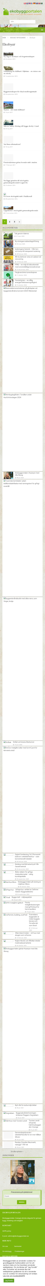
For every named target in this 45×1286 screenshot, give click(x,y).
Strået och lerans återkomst (23, 742)
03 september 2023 (23, 879)
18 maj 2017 (9, 147)
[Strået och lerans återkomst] (7, 742)
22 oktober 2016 (10, 185)
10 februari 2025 (22, 262)
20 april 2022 (17, 900)
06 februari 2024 (22, 861)
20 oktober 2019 (10, 59)
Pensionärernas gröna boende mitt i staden (20, 162)
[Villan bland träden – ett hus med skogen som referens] (8, 935)
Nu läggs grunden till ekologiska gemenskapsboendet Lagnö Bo (16, 181)
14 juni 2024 (18, 745)
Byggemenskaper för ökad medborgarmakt (20, 92)
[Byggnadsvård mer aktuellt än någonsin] (22, 289)
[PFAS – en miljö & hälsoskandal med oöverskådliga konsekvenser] (8, 267)
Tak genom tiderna (21, 234)
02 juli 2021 (21, 1118)
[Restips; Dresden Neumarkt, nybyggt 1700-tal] (8, 1144)
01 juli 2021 (33, 1130)
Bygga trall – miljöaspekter (22, 897)
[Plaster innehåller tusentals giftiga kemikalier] (22, 484)
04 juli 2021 (20, 1108)
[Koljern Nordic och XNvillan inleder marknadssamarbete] (8, 943)
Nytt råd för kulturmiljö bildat (25, 1105)
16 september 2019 (11, 76)
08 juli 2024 (20, 478)
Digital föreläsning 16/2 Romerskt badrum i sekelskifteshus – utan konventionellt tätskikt (27, 856)
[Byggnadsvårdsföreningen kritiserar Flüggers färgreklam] (9, 1113)
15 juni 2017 (9, 112)
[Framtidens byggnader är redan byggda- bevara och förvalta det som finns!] (15, 915)
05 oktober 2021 (22, 945)
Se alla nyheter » (17, 1151)
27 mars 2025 (20, 236)
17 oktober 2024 (22, 275)
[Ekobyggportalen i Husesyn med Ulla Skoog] (8, 475)
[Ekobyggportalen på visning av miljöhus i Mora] (10, 882)
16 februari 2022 (22, 938)
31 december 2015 (11, 213)
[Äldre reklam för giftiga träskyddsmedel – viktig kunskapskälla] (8, 874)
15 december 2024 (23, 269)
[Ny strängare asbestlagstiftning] (8, 243)
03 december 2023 (23, 869)
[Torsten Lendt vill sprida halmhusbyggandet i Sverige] (15, 1121)
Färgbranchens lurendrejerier (26, 272)
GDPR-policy (6, 1231)
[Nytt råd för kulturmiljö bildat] (8, 1107)
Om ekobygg (7, 1251)
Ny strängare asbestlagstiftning (27, 241)
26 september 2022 (23, 894)
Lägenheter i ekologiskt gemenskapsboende (21, 210)
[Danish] (25, 3)
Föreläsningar (19, 1251)
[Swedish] (41, 3)
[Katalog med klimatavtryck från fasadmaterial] (8, 866)
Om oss (5, 1246)
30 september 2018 (11, 94)
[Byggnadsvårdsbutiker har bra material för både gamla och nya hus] (22, 600)
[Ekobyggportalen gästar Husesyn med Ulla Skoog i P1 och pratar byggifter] (22, 950)
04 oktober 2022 (25, 887)
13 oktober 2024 (22, 285)
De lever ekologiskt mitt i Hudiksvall (18, 196)
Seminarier (17, 1246)
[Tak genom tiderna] (8, 236)
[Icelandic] (37, 3)
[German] (34, 3)
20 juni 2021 (20, 1147)
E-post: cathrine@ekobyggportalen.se (15, 1236)
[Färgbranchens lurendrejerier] (8, 274)
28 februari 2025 (22, 254)
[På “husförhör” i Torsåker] (22, 396)
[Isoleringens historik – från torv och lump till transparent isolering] (8, 251)
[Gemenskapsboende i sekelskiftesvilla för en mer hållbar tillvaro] (8, 1135)
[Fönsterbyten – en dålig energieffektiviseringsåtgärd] (8, 282)
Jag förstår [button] (9, 1280)
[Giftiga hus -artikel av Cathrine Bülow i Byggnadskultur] (9, 889)
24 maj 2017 (9, 129)
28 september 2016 (11, 199)
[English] (29, 3)
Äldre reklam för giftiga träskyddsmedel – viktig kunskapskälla (24, 874)
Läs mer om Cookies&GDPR (14, 1276)
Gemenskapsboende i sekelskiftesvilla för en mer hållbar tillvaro (28, 1135)
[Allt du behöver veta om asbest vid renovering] (8, 259)
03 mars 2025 (21, 244)
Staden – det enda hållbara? (14, 110)
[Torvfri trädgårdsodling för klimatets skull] (22, 749)
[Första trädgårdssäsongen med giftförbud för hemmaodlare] (13, 902)
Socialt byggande (17, 38)
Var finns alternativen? (12, 144)
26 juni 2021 (20, 1139)
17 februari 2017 (10, 165)
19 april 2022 (30, 912)
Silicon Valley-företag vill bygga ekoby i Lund (21, 126)
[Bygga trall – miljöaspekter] (7, 897)
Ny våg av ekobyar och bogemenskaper (19, 56)
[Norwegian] (39, 3)
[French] (32, 3)
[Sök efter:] (22, 21)
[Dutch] (27, 3)
